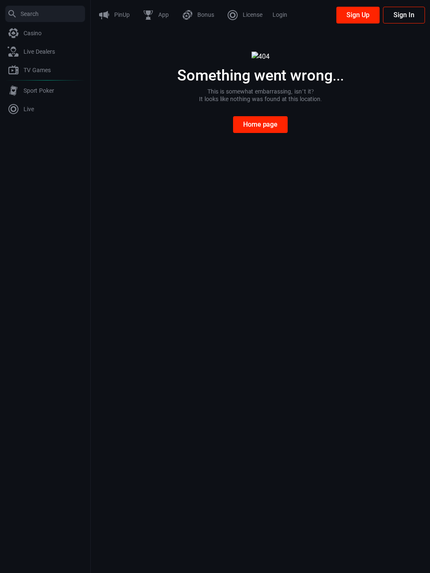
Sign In (403, 15)
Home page (260, 124)
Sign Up (358, 15)
